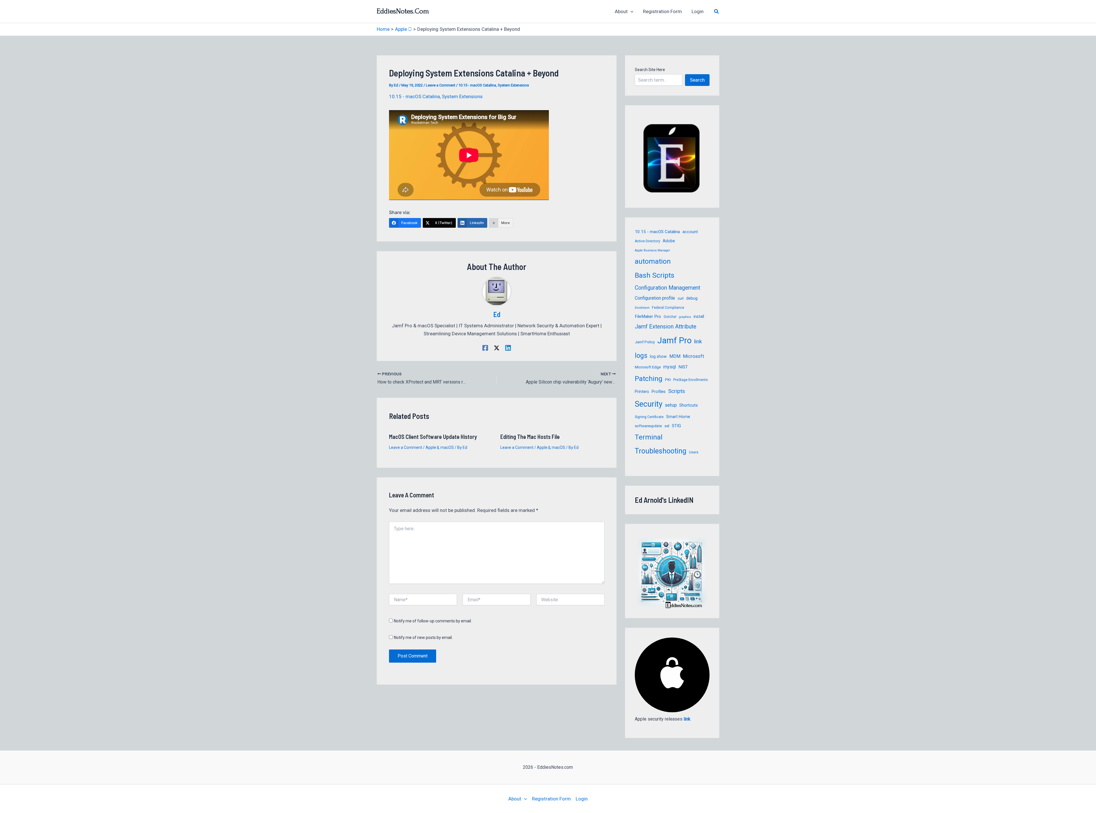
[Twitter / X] (496, 347)
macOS (447, 447)
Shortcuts (688, 405)
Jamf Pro (674, 340)
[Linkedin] (508, 347)
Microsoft (693, 356)
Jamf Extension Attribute (665, 326)
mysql (669, 367)
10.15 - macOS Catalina (477, 85)
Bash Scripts (654, 275)
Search (697, 80)
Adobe (669, 241)
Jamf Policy (645, 342)
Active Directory (647, 241)
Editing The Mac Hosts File (530, 436)
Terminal (648, 437)
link (698, 341)
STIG (676, 425)
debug (692, 298)
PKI (668, 380)
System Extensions (513, 85)
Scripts (676, 391)
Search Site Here (650, 69)
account (690, 231)
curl (681, 298)
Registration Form (662, 11)
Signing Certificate (649, 417)
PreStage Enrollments (690, 380)
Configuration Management (667, 288)
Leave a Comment (440, 85)
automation (653, 261)
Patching (648, 378)
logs (641, 356)
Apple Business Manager (652, 250)
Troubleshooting (660, 451)
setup (671, 405)
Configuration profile (655, 298)
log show (658, 356)
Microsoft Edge (648, 367)
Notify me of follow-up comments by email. (433, 621)
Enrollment (642, 308)
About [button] (621, 11)
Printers (642, 391)
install (699, 316)
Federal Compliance (668, 308)
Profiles (659, 391)
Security (648, 404)
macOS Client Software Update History (433, 436)
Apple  (432, 447)
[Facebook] (485, 347)
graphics (685, 317)
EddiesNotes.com (403, 11)
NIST (683, 367)
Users (693, 452)
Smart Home (678, 416)
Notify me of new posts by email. (423, 637)
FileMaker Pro (648, 316)
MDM (674, 356)
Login (698, 11)
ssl (666, 426)
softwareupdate (648, 426)
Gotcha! (670, 317)
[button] (630, 11)
